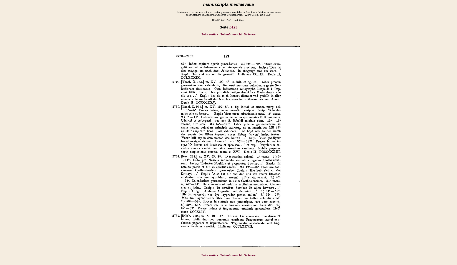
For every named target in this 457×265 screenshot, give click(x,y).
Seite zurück (209, 34)
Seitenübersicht (231, 34)
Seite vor (250, 34)
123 (233, 27)
